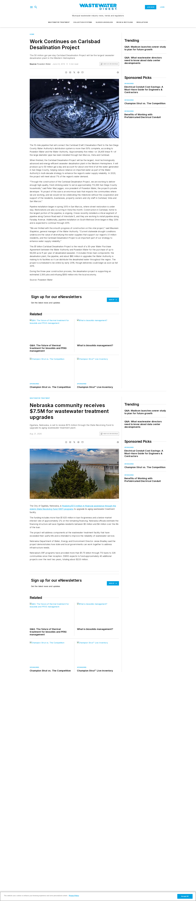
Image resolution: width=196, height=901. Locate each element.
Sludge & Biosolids (104, 22)
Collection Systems (82, 22)
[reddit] (78, 72)
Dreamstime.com (109, 451)
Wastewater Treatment (59, 22)
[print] (118, 72)
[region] (98, 896)
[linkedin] (70, 72)
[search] (35, 7)
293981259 (91, 451)
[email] (82, 72)
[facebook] (66, 72)
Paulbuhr (100, 451)
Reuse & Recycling (124, 22)
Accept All (185, 896)
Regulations (142, 22)
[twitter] (74, 72)
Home (32, 34)
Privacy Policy (74, 895)
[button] (31, 7)
